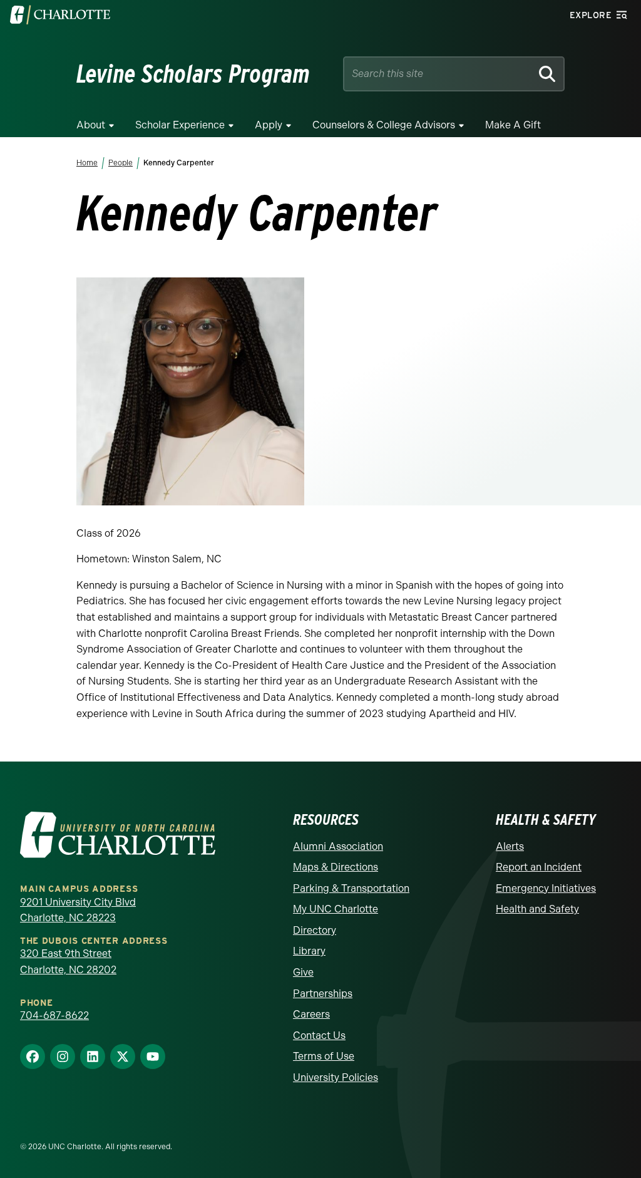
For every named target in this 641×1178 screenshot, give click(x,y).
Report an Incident (539, 867)
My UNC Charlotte (335, 909)
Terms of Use (323, 1056)
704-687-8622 (54, 1015)
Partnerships (322, 994)
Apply (268, 125)
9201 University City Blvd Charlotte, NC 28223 (78, 910)
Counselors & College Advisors (383, 125)
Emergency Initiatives (546, 888)
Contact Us (319, 1035)
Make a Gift (513, 125)
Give (303, 972)
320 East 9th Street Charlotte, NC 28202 (68, 962)
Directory (314, 930)
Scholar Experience (180, 125)
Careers (311, 1014)
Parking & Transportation (351, 888)
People (120, 162)
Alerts (510, 846)
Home (87, 162)
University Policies (335, 1077)
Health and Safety (537, 909)
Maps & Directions (335, 867)
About (90, 125)
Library (309, 951)
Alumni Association (338, 846)
